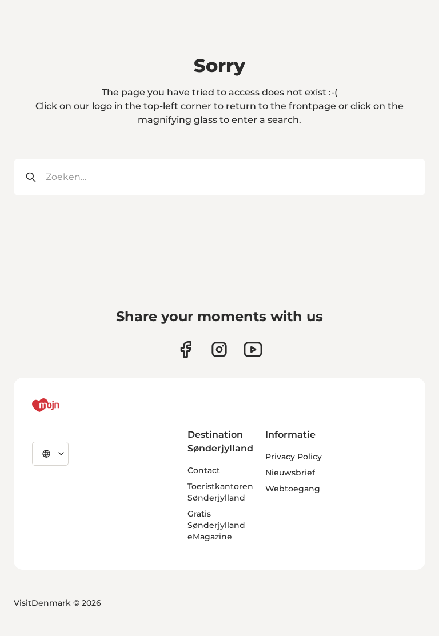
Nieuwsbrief (290, 472)
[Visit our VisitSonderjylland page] (185, 349)
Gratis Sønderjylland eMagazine (216, 525)
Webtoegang (292, 488)
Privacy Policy (293, 456)
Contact (203, 470)
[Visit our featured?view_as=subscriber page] (253, 349)
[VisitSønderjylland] (67, 405)
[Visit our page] (219, 349)
